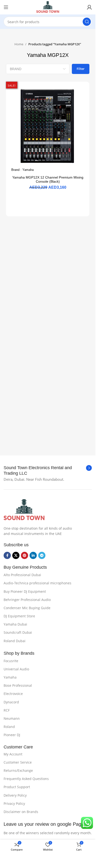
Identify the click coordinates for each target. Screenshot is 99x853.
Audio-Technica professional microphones (37, 583)
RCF (7, 710)
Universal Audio (16, 669)
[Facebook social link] (7, 555)
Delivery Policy (15, 795)
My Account (13, 754)
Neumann (12, 718)
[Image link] (24, 509)
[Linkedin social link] (33, 555)
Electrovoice (13, 693)
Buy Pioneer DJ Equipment (25, 591)
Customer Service (18, 762)
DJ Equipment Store (19, 616)
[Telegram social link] (41, 555)
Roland (9, 726)
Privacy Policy (14, 803)
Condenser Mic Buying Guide (27, 608)
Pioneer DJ (12, 735)
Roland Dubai (14, 641)
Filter (81, 69)
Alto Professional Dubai (22, 575)
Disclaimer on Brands (21, 811)
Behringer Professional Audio (27, 599)
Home (18, 44)
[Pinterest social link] (24, 555)
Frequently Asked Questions (26, 778)
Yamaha (28, 170)
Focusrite (11, 661)
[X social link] (15, 555)
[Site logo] (47, 6)
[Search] (87, 22)
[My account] (89, 7)
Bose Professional (18, 685)
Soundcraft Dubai (18, 632)
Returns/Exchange (18, 770)
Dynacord (11, 702)
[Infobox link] (48, 470)
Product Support (17, 787)
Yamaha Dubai (15, 624)
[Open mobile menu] (6, 7)
